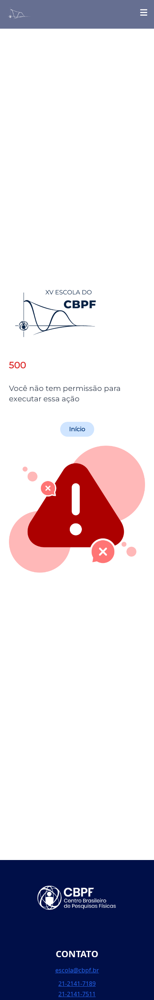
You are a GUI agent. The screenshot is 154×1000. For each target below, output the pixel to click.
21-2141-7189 (77, 984)
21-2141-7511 (77, 994)
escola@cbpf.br (77, 970)
